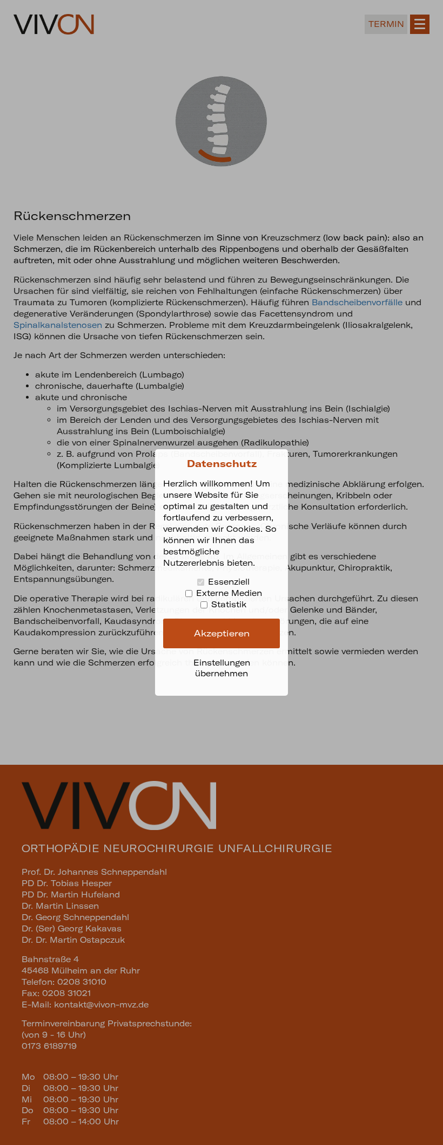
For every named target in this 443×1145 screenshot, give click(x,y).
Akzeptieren (222, 633)
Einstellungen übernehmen (221, 668)
